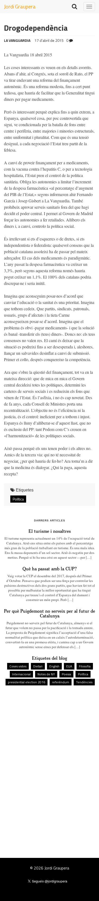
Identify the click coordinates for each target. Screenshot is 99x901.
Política (18, 499)
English (54, 666)
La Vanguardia (17, 40)
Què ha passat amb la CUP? (49, 568)
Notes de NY (46, 674)
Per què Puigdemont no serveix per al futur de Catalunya (49, 613)
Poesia (66, 674)
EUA (69, 666)
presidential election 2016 (26, 682)
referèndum (60, 682)
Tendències (84, 682)
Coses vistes (18, 666)
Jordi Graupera (20, 6)
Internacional (21, 674)
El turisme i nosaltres (50, 531)
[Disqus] (49, 761)
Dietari (38, 666)
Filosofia (85, 666)
